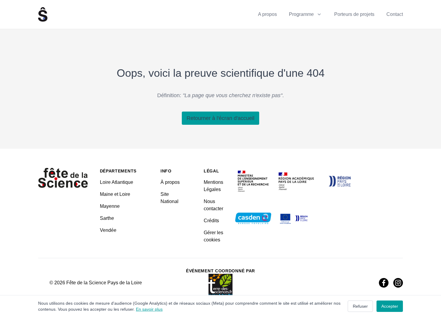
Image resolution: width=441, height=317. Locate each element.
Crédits (211, 220)
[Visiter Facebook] (383, 283)
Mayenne (110, 206)
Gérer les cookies (213, 236)
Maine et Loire (115, 194)
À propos (170, 182)
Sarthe (107, 218)
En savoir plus (149, 309)
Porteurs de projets (354, 14)
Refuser (360, 306)
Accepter (389, 306)
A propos (267, 14)
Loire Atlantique (116, 182)
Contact (394, 14)
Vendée (108, 230)
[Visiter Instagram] (398, 283)
